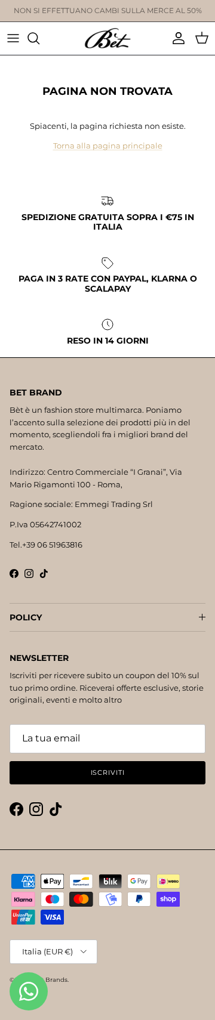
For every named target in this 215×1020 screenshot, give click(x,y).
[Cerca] (39, 38)
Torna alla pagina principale (107, 145)
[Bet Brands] (107, 38)
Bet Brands (50, 980)
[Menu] (13, 38)
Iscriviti (108, 772)
